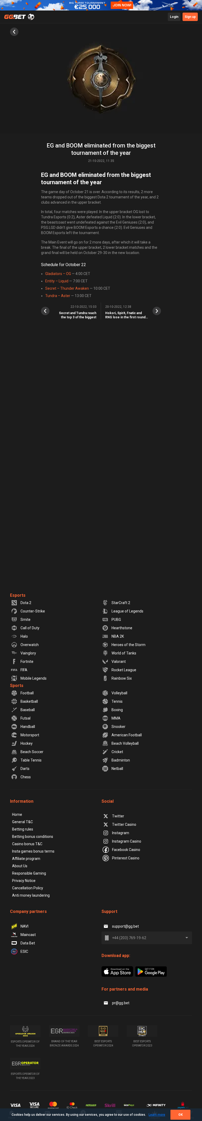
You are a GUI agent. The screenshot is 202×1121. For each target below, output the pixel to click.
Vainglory (28, 653)
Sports (16, 685)
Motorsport (30, 735)
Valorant (119, 661)
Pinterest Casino (125, 858)
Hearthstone (122, 628)
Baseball (28, 710)
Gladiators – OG (58, 274)
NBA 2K (118, 636)
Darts (25, 768)
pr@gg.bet (120, 1003)
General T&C (22, 822)
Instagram (120, 833)
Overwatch (30, 645)
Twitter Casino (124, 824)
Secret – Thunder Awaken (67, 288)
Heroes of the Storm (128, 645)
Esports (18, 595)
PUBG (116, 619)
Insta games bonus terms (33, 851)
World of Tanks (124, 653)
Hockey (27, 743)
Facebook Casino (126, 850)
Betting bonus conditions (32, 836)
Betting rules (22, 829)
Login (174, 17)
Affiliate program (26, 858)
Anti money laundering (31, 895)
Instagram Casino (126, 841)
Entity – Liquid (56, 281)
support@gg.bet (125, 926)
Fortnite (27, 661)
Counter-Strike (33, 611)
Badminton (121, 760)
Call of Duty (30, 628)
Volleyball (119, 693)
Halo (24, 636)
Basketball (29, 701)
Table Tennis (31, 760)
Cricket (117, 752)
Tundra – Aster (57, 296)
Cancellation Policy (27, 888)
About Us (19, 866)
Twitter (118, 816)
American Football (127, 735)
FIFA (24, 670)
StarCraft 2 (121, 603)
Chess (26, 777)
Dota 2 (26, 603)
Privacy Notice (24, 881)
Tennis (117, 701)
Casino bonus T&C (27, 844)
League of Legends (127, 611)
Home (17, 814)
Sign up (190, 17)
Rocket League (124, 670)
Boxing (117, 710)
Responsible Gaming (29, 873)
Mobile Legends (34, 678)
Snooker (118, 727)
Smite (26, 619)
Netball (117, 768)
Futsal (26, 718)
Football (27, 693)
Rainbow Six (122, 678)
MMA (116, 718)
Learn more (157, 1115)
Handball (28, 727)
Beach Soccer (32, 752)
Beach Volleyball (125, 743)
